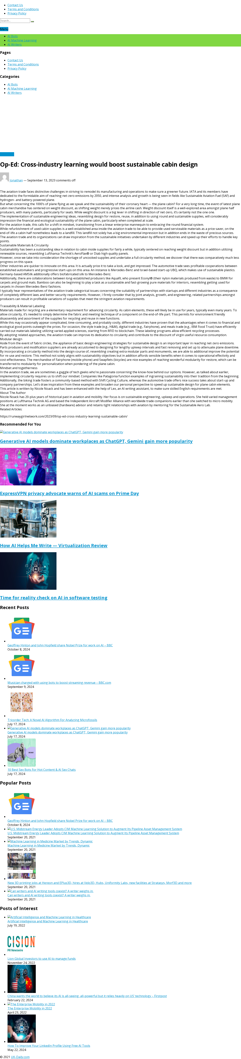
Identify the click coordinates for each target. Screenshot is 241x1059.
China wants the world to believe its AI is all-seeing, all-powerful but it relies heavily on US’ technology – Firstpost (87, 996)
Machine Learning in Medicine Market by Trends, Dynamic (49, 845)
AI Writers (15, 44)
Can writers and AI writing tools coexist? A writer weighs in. (49, 895)
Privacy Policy (17, 13)
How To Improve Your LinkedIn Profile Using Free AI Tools (49, 1046)
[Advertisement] (120, 124)
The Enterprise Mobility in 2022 (30, 1008)
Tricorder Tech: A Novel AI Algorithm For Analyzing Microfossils (52, 720)
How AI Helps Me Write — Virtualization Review (54, 545)
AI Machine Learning (22, 40)
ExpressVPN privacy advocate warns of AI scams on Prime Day (69, 493)
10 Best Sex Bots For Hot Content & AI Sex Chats (42, 770)
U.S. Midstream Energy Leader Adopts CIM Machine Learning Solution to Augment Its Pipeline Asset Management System (93, 833)
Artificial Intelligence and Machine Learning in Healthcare (48, 921)
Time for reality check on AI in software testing (53, 597)
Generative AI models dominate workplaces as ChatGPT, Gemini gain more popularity (96, 441)
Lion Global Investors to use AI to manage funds (42, 959)
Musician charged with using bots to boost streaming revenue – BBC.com (59, 683)
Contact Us (15, 5)
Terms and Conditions (23, 9)
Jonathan (16, 180)
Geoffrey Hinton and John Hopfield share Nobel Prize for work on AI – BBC (60, 645)
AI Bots (13, 36)
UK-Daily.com (20, 1057)
